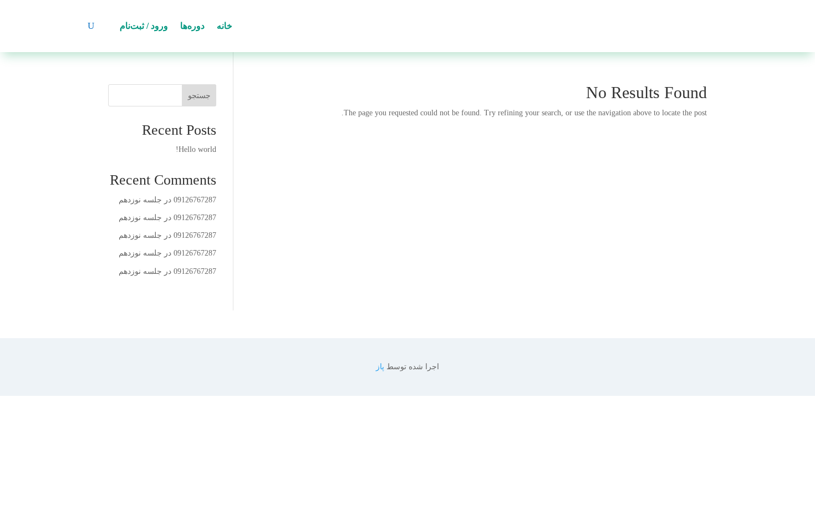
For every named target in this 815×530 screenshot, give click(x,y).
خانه (224, 25)
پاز (380, 367)
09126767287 (195, 200)
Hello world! (196, 149)
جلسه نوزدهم (140, 200)
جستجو (199, 95)
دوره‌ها (192, 25)
